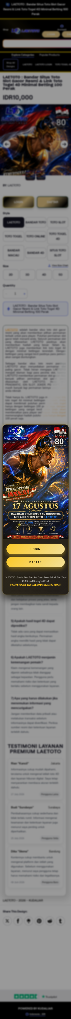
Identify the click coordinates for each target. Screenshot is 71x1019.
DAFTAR (35, 562)
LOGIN (35, 549)
